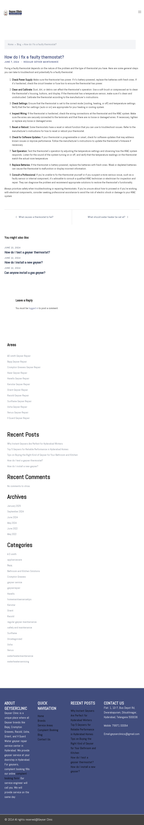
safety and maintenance (19, 627)
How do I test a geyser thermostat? (27, 252)
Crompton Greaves (16, 576)
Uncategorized (14, 639)
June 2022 (12, 528)
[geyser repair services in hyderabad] (17, 11)
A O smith (11, 554)
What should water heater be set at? (106, 217)
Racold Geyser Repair (18, 395)
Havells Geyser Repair (18, 378)
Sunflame (12, 633)
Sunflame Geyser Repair (19, 401)
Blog (19, 44)
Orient (10, 610)
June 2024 (12, 517)
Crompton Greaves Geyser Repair (23, 367)
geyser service (14, 582)
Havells (11, 593)
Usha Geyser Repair (17, 406)
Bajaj (9, 565)
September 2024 (15, 511)
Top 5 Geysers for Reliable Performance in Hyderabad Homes (37, 449)
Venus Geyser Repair (17, 412)
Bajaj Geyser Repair (17, 361)
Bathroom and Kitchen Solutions (23, 571)
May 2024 (12, 523)
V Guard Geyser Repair (18, 418)
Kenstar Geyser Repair (18, 384)
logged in (33, 308)
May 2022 (11, 534)
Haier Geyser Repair (17, 372)
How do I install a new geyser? (23, 262)
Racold (10, 616)
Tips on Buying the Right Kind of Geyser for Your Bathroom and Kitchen (42, 455)
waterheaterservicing (18, 661)
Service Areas (45, 725)
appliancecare (14, 559)
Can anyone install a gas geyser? (24, 272)
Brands (42, 721)
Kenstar (11, 605)
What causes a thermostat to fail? (36, 217)
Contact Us (44, 739)
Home (11, 44)
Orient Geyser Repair (17, 389)
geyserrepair (13, 588)
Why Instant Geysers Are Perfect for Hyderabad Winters (35, 443)
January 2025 (14, 506)
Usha (10, 644)
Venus (10, 650)
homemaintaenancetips (19, 599)
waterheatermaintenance (20, 656)
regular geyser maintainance (41, 61)
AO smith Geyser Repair (19, 355)
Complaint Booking (48, 730)
